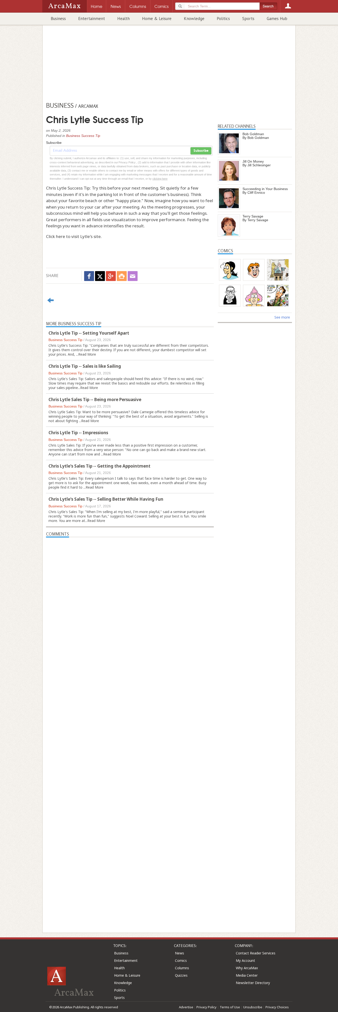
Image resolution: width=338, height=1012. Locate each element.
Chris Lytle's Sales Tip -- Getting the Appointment (99, 466)
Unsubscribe (252, 1007)
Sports (248, 18)
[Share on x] (100, 276)
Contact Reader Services (255, 953)
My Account (245, 960)
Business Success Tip (83, 136)
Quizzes (181, 975)
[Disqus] (129, 726)
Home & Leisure (156, 18)
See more (282, 317)
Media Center (247, 975)
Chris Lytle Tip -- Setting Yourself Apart (88, 333)
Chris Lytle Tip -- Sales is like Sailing (84, 366)
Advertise (186, 1007)
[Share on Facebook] (89, 276)
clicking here (160, 178)
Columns (182, 968)
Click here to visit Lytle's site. (74, 236)
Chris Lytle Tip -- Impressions (78, 432)
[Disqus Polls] (130, 599)
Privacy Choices (277, 1007)
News (179, 953)
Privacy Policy (206, 1007)
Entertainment (91, 18)
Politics (223, 18)
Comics (181, 960)
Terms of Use (230, 1007)
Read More (87, 354)
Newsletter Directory (253, 982)
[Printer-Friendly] (122, 276)
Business (58, 18)
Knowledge (194, 18)
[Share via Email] (133, 276)
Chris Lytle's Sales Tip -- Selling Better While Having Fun (105, 499)
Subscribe (200, 150)
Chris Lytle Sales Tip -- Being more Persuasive (94, 399)
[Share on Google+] (111, 276)
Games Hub (277, 18)
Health (123, 18)
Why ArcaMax (247, 968)
